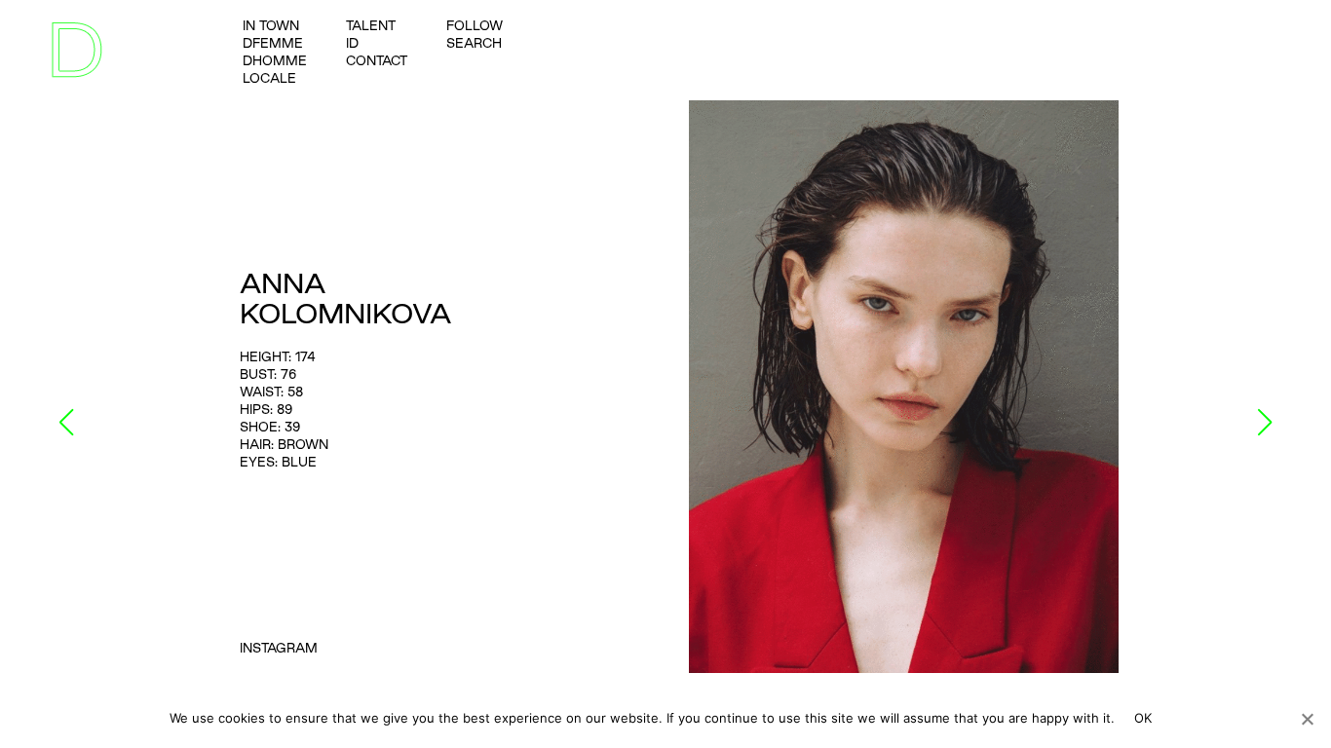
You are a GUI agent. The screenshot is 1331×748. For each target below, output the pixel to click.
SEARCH (474, 43)
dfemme (273, 43)
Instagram (279, 647)
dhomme (275, 60)
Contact (376, 60)
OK (1143, 718)
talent (371, 25)
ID (352, 43)
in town (271, 25)
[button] (67, 422)
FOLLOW (474, 25)
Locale (269, 78)
